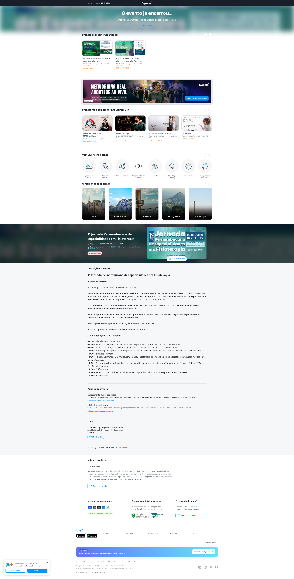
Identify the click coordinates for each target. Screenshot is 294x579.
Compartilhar (178, 259)
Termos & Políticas (33, 566)
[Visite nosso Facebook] (216, 567)
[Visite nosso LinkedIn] (199, 567)
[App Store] (80, 536)
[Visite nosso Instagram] (205, 567)
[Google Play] (92, 536)
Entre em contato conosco (96, 572)
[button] (9, 565)
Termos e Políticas (82, 562)
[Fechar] (47, 562)
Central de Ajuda (194, 507)
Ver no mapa (96, 437)
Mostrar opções (211, 542)
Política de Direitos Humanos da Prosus (114, 562)
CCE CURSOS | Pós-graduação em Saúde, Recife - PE (115, 248)
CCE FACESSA (105, 3)
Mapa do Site (132, 562)
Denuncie (123, 447)
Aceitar (37, 571)
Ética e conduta (95, 562)
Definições (15, 571)
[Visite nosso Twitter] (210, 567)
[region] (27, 567)
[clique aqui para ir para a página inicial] (147, 3)
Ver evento (147, 26)
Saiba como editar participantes (100, 411)
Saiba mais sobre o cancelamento (101, 401)
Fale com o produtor (101, 486)
